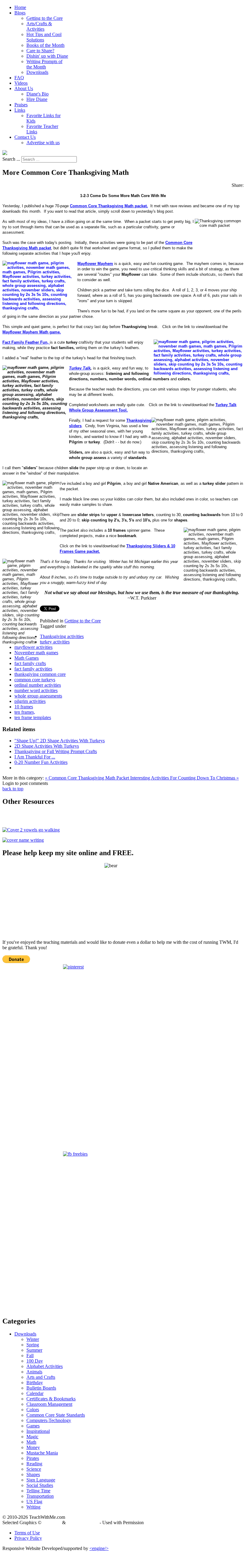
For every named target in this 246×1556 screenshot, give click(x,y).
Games (33, 1425)
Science (33, 1469)
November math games (36, 652)
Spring (32, 1344)
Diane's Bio (37, 93)
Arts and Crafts (40, 1377)
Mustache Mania (42, 1452)
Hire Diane (36, 99)
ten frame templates (32, 717)
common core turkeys (34, 679)
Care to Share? (40, 50)
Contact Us (25, 137)
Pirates (32, 1458)
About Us (23, 88)
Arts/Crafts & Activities (39, 26)
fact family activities (33, 668)
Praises (21, 104)
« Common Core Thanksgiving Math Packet (87, 777)
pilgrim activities (30, 701)
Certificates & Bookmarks (51, 1398)
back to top (12, 788)
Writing (33, 1506)
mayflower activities (33, 647)
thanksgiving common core (40, 674)
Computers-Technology (48, 1420)
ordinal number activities (37, 685)
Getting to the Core (44, 18)
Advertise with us (43, 142)
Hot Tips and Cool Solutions (44, 37)
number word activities (36, 690)
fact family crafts (30, 663)
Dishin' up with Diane (47, 56)
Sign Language (40, 1479)
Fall (30, 1355)
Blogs (20, 12)
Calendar (35, 1393)
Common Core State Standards (55, 1415)
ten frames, (24, 712)
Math (31, 1442)
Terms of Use (27, 1532)
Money (33, 1447)
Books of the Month (45, 45)
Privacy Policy (28, 1538)
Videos (21, 83)
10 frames (23, 706)
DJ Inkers (52, 1522)
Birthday (34, 1382)
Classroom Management (49, 1404)
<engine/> (99, 1548)
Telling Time (38, 1490)
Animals (34, 1371)
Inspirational (38, 1431)
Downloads (37, 72)
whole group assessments (38, 695)
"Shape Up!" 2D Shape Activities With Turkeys (59, 740)
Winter (32, 1339)
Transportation (40, 1496)
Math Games (26, 658)
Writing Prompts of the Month (44, 64)
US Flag (34, 1501)
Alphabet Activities (44, 1366)
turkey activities (55, 641)
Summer (34, 1350)
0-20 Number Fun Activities (41, 762)
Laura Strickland (82, 1522)
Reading (34, 1463)
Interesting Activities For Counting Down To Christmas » (184, 777)
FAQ (19, 77)
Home (20, 7)
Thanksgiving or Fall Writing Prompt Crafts (55, 751)
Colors (32, 1409)
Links (19, 110)
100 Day (34, 1360)
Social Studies (39, 1485)
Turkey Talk (80, 368)
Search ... (11, 159)
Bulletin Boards (41, 1387)
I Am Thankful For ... (34, 756)
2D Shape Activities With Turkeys (46, 746)
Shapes (33, 1474)
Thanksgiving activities (62, 636)
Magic (32, 1436)
